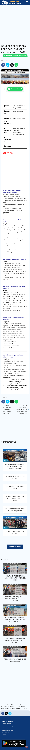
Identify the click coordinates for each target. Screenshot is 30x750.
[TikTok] (6, 713)
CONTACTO (5, 734)
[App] (9, 713)
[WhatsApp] (16, 65)
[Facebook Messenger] (8, 65)
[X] (12, 65)
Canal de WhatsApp (7, 726)
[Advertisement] (15, 24)
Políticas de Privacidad (8, 728)
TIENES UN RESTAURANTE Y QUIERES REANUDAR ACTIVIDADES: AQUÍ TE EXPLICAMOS (21, 409)
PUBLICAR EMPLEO (15, 547)
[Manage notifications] (26, 747)
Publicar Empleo (6, 724)
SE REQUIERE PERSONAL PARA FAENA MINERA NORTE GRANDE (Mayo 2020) (7, 409)
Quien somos (5, 732)
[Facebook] (3, 65)
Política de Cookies (7, 730)
